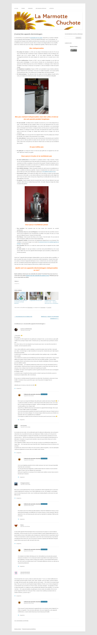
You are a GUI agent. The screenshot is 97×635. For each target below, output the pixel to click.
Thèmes (23, 8)
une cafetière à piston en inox (49, 171)
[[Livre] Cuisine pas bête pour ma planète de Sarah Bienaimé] (21, 296)
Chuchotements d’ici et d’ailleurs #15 (23, 316)
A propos (51, 8)
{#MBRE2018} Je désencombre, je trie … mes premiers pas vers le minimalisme (51, 302)
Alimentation (30, 307)
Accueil (16, 8)
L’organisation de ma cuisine (36, 300)
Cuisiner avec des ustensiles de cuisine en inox (37, 275)
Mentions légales (73, 46)
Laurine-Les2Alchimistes (26, 328)
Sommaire (30, 8)
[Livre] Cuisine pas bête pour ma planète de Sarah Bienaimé (20, 302)
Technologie (42, 307)
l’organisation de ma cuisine (36, 37)
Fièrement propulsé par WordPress (29, 629)
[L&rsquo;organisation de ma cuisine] (36, 296)
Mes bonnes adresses (41, 8)
